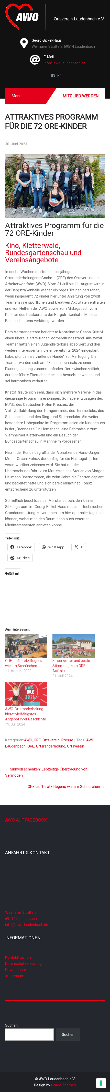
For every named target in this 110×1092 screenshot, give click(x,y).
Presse (67, 740)
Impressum (14, 976)
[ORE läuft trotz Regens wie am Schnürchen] (26, 646)
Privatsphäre (15, 969)
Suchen (11, 1025)
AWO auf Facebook (26, 820)
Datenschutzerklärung (23, 963)
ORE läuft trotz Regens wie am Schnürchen (66, 786)
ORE (37, 740)
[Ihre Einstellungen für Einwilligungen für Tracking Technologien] (101, 1083)
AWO (28, 740)
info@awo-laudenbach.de (64, 63)
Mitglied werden (80, 95)
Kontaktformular (19, 957)
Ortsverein (51, 740)
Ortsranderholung (50, 746)
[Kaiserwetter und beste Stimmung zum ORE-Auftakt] (73, 646)
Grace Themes (63, 1085)
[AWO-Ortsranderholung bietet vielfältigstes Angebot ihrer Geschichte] (26, 694)
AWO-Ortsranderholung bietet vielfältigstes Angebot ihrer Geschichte (25, 714)
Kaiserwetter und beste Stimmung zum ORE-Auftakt (71, 666)
